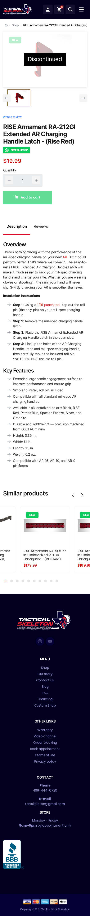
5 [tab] (28, 581)
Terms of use (45, 755)
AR (65, 257)
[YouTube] (50, 641)
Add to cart (30, 197)
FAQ (45, 692)
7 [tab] (40, 581)
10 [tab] (57, 581)
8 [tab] (45, 581)
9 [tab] (51, 581)
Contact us (45, 680)
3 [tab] (17, 581)
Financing (45, 699)
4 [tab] (23, 581)
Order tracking (45, 742)
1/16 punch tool (48, 305)
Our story (44, 674)
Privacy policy (45, 761)
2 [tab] (11, 581)
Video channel (45, 736)
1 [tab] (6, 581)
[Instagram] (40, 641)
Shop (15, 25)
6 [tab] (34, 581)
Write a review (12, 117)
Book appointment (45, 748)
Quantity (9, 170)
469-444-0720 (45, 790)
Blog (45, 686)
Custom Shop (45, 705)
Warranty (45, 730)
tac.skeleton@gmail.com (45, 803)
